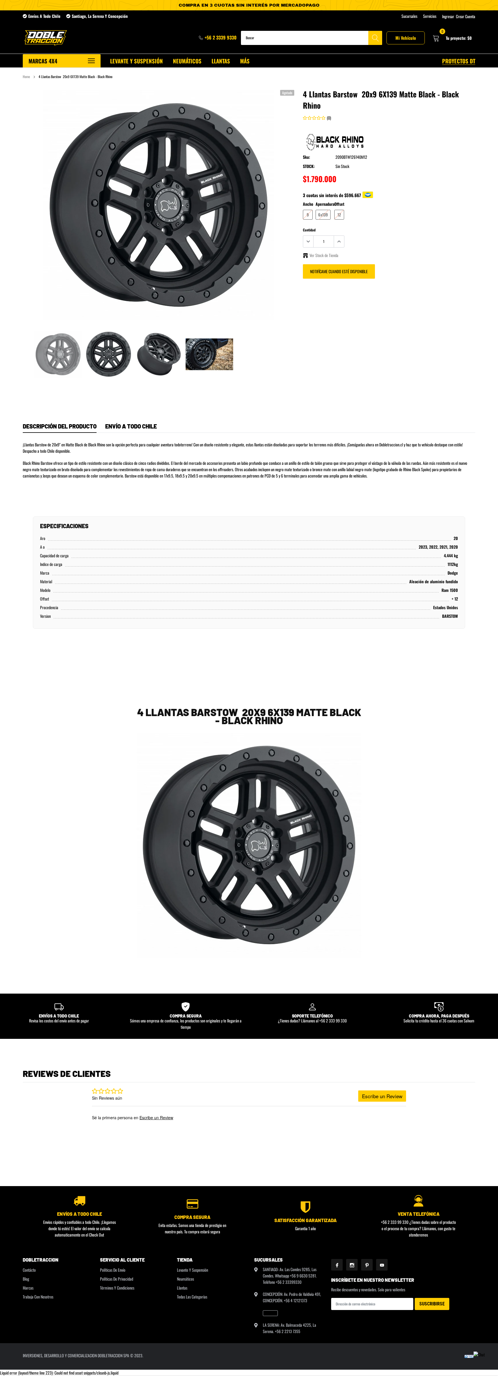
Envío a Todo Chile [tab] (131, 426)
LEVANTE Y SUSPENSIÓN (136, 61)
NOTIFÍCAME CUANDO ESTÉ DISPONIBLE (339, 271)
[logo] (45, 37)
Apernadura (325, 204)
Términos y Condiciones (117, 1288)
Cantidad (309, 229)
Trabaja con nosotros (38, 1297)
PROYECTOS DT (458, 61)
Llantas (182, 1288)
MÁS (245, 61)
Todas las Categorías (192, 1297)
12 (339, 215)
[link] (58, 354)
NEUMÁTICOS (187, 61)
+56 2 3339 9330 (221, 37)
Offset (339, 204)
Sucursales (409, 16)
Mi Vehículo (405, 38)
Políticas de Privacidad (116, 1279)
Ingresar (448, 16)
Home (26, 76)
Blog (26, 1279)
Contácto (29, 1270)
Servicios (429, 16)
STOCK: (309, 166)
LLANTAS (221, 61)
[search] (375, 38)
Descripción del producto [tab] (60, 426)
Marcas (28, 1288)
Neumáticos (185, 1279)
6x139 (323, 215)
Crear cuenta (465, 16)
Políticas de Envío (112, 1270)
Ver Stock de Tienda (324, 255)
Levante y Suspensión (192, 1270)
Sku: (306, 157)
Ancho (308, 204)
